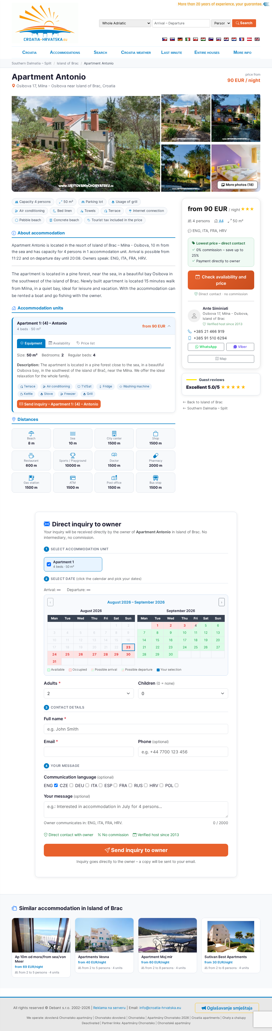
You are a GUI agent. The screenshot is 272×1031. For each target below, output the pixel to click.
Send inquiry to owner (139, 850)
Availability (61, 343)
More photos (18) (240, 185)
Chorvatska (136, 1018)
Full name (55, 718)
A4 (221, 221)
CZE (65, 785)
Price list (88, 343)
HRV (155, 785)
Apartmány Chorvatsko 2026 (168, 1018)
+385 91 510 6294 (210, 338)
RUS (139, 785)
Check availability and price (224, 280)
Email (51, 741)
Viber (242, 347)
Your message (67, 796)
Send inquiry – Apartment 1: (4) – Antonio (61, 404)
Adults (52, 683)
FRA (124, 785)
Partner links (111, 1023)
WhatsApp (208, 347)
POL (170, 785)
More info (242, 52)
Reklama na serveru (109, 1007)
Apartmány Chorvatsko (138, 1023)
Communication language (79, 777)
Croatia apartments (206, 1018)
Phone (153, 741)
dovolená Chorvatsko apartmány (68, 1018)
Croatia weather (136, 52)
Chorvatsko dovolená (110, 1018)
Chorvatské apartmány (174, 1023)
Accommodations (65, 52)
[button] (221, 384)
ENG (49, 785)
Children (156, 683)
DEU (80, 785)
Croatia (29, 52)
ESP (109, 785)
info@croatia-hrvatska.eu (160, 1007)
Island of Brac (68, 63)
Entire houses (206, 52)
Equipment (33, 343)
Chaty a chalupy (234, 1018)
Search (245, 23)
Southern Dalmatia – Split (32, 63)
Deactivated (90, 1023)
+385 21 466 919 (209, 331)
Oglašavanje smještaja (229, 1008)
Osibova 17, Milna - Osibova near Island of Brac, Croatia (65, 86)
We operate (35, 1018)
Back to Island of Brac (205, 402)
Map (223, 359)
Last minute (171, 52)
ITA (95, 785)
